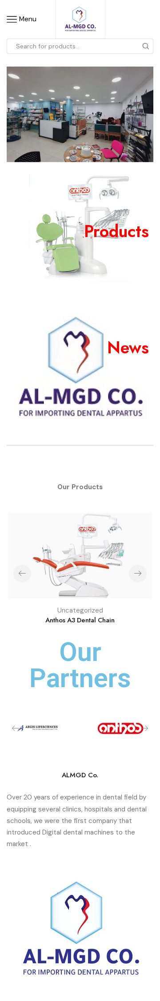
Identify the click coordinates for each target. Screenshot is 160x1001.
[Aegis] (40, 727)
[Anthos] (120, 728)
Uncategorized (80, 610)
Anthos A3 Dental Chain (80, 620)
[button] (138, 573)
